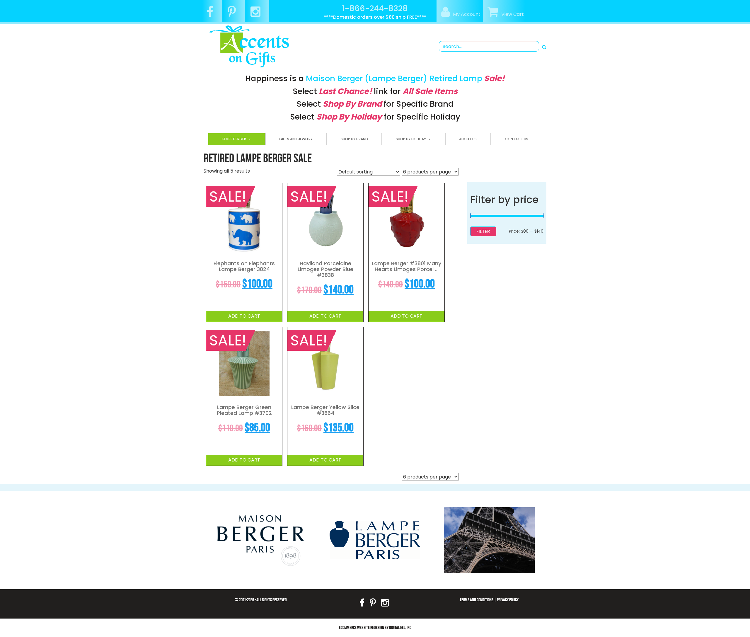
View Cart (512, 14)
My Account (466, 14)
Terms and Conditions (476, 599)
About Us (468, 139)
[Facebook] (212, 14)
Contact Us (516, 139)
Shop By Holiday (411, 139)
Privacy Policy (508, 599)
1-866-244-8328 (375, 8)
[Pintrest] (234, 14)
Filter (483, 231)
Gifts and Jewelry (296, 139)
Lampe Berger (234, 139)
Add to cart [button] (244, 316)
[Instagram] (258, 14)
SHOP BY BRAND (354, 139)
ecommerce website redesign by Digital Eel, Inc (375, 627)
